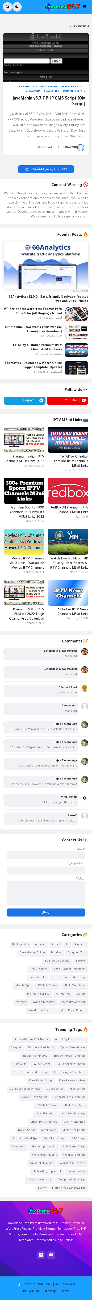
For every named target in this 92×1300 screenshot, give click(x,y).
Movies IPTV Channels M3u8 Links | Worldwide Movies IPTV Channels (26, 563)
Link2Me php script (73, 1114)
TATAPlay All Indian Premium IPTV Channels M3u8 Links (37, 347)
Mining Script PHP (74, 1130)
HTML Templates (75, 986)
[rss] (41, 1255)
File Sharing (49, 87)
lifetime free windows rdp (69, 1188)
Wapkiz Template (44, 1002)
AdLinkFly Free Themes (70, 1039)
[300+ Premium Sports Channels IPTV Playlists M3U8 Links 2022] (24, 491)
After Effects (60, 944)
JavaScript (52, 91)
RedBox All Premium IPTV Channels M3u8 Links (69, 510)
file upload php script (72, 1180)
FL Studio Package (57, 961)
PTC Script (79, 1138)
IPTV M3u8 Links (47, 986)
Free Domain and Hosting (69, 977)
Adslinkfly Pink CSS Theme (32, 1039)
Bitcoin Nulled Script (41, 1048)
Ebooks (81, 961)
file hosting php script (47, 1171)
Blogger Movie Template (70, 1056)
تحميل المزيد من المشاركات (48, 169)
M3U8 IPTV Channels (43, 1122)
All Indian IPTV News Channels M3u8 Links (73, 612)
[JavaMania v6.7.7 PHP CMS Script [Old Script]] (46, 57)
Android (40, 944)
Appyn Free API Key (73, 1048)
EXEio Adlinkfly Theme (71, 1064)
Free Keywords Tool (72, 1081)
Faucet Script (41, 1064)
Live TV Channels (74, 1122)
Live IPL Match (45, 1114)
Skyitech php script (43, 1147)
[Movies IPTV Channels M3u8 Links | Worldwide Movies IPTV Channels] (24, 542)
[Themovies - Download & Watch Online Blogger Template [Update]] (76, 368)
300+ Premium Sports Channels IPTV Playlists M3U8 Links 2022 (27, 512)
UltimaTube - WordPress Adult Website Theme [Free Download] (33, 329)
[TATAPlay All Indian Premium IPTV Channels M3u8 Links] (76, 350)
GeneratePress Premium (69, 1097)
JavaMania (34, 91)
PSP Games (62, 994)
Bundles (56, 952)
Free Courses (39, 969)
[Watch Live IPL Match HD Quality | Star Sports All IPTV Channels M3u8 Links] (68, 542)
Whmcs (21, 1002)
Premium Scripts (38, 994)
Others (81, 994)
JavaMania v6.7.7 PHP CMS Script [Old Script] (49, 101)
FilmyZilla (20, 1064)
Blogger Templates (34, 1056)
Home (65, 1291)
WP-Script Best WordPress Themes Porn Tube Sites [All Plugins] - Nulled (33, 311)
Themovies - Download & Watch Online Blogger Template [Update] (33, 365)
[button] (85, 7)
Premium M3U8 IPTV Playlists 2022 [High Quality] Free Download (26, 614)
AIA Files (80, 944)
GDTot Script (55, 1089)
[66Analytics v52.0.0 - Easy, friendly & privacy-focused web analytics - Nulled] (46, 265)
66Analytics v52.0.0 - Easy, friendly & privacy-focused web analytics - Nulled (48, 299)
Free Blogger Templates (70, 969)
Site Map (50, 1291)
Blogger (16, 1048)
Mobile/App (23, 986)
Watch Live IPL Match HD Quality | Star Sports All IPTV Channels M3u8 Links (69, 563)
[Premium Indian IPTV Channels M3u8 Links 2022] (24, 440)
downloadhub (76, 1171)
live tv (42, 1188)
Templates (18, 1147)
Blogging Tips (77, 952)
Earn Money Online (32, 952)
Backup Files (20, 944)
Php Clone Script (55, 1138)
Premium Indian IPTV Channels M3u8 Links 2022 (24, 459)
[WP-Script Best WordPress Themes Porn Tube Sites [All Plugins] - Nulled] (76, 314)
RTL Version (31, 1291)
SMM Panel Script (74, 1147)
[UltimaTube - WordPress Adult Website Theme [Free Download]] (76, 332)
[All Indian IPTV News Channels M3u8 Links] (68, 593)
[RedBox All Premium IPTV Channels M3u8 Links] (68, 491)
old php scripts (74, 91)
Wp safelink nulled (41, 1163)
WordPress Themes (41, 1010)
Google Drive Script (34, 1097)
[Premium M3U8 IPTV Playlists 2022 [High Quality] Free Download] (24, 593)
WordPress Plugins (73, 1010)
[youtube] (51, 1255)
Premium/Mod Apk (73, 1002)
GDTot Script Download (25, 1089)
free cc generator (39, 1180)
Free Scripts (70, 87)
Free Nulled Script (41, 1081)
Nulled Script (26, 1130)
